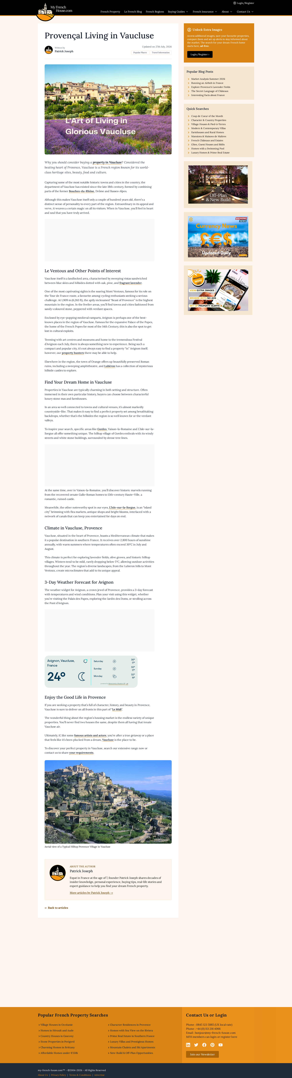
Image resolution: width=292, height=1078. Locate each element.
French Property (110, 11)
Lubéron (109, 366)
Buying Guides (176, 11)
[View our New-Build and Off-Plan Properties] (218, 184)
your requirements (81, 752)
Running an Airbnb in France (207, 82)
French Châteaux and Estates (207, 140)
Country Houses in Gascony (57, 1036)
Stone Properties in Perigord (58, 1041)
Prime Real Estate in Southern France (132, 1036)
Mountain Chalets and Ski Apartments (132, 1047)
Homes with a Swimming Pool (207, 148)
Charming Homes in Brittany (58, 1047)
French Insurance (203, 11)
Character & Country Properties (208, 120)
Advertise (99, 1074)
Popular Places (140, 52)
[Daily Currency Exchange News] (218, 237)
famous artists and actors (90, 735)
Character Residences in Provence (130, 1024)
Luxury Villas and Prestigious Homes (131, 1041)
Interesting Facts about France (208, 95)
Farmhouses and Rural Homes (207, 132)
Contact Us (243, 11)
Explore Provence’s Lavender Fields (210, 87)
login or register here (223, 1036)
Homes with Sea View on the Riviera (131, 1030)
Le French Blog (133, 11)
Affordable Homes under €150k (59, 1053)
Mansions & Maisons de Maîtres (208, 136)
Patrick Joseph (64, 51)
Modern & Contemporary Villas (208, 128)
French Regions (155, 11)
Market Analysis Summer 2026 (208, 78)
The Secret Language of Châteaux (209, 91)
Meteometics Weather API (116, 683)
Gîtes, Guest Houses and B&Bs (208, 144)
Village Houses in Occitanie (57, 1024)
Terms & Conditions (80, 1074)
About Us (43, 1074)
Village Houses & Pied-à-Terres (208, 124)
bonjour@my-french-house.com (215, 1032)
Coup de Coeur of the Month (207, 116)
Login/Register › (200, 54)
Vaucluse (108, 739)
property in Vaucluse (107, 162)
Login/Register (245, 3)
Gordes (102, 429)
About (225, 11)
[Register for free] (218, 290)
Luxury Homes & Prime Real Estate (210, 152)
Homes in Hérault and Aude (57, 1030)
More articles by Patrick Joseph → (91, 892)
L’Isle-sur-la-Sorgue (122, 507)
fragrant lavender (130, 283)
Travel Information (160, 52)
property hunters (73, 352)
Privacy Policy (58, 1074)
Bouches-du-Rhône (81, 191)
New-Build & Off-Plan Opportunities (131, 1053)
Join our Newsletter (202, 1054)
